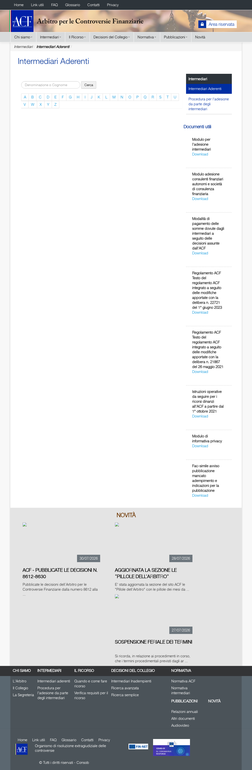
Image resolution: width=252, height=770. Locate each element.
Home (19, 4)
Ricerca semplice (125, 695)
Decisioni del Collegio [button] (110, 37)
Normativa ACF (183, 681)
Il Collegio (20, 688)
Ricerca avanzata (125, 688)
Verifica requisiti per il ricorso (91, 695)
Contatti (93, 4)
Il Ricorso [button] (76, 37)
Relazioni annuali (184, 711)
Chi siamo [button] (22, 37)
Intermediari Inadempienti (131, 681)
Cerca (88, 85)
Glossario (72, 4)
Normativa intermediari (180, 690)
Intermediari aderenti (53, 681)
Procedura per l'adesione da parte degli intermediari (209, 104)
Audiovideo (180, 725)
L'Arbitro (19, 681)
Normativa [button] (146, 37)
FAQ (54, 4)
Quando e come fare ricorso (90, 683)
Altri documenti (183, 718)
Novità (200, 37)
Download (200, 154)
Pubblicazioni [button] (174, 37)
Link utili (37, 4)
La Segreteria (23, 695)
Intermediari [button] (49, 37)
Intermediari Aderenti (52, 46)
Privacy (113, 4)
